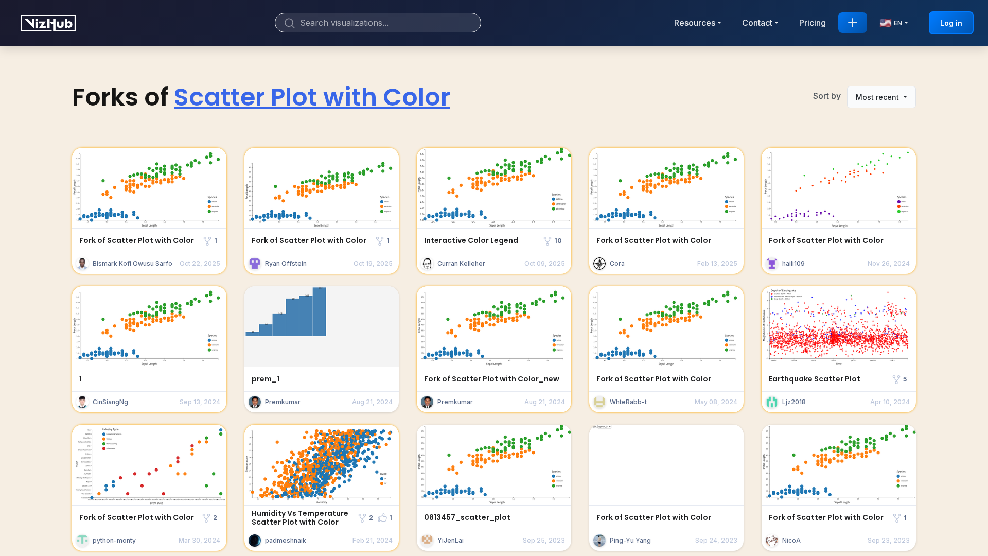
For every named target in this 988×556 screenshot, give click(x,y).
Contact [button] (757, 23)
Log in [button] (951, 23)
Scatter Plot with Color (312, 97)
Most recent (878, 97)
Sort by (827, 96)
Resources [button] (694, 23)
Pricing (812, 23)
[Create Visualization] (852, 22)
